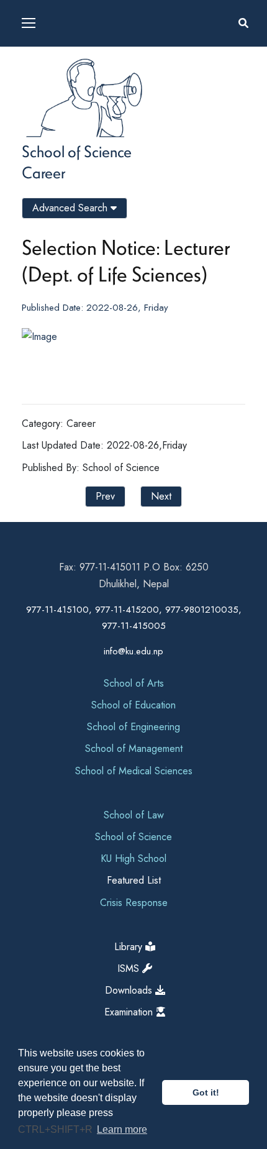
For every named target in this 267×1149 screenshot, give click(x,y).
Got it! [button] (205, 1092)
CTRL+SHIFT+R (56, 1129)
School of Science (77, 151)
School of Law (134, 815)
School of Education (133, 705)
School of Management (134, 748)
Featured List (134, 880)
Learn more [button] (122, 1129)
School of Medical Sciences (133, 771)
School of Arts (134, 683)
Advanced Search (71, 208)
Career (43, 172)
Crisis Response (134, 902)
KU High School (133, 858)
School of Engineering (133, 727)
